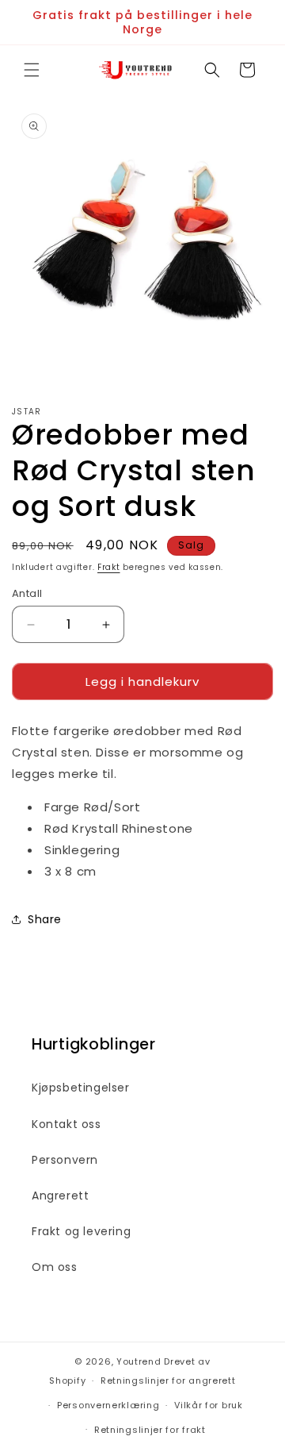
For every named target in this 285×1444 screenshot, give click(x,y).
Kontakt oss (66, 1124)
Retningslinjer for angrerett (168, 1380)
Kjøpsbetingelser (81, 1088)
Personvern (65, 1160)
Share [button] (45, 919)
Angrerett (60, 1195)
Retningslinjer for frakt (150, 1429)
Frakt (108, 567)
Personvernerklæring (108, 1405)
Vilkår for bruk (208, 1405)
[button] (31, 69)
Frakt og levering (81, 1231)
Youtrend (139, 1361)
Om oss (55, 1267)
